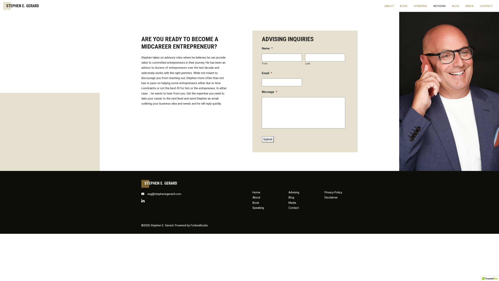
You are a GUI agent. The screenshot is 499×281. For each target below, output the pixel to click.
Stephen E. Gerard (22, 6)
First (264, 63)
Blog (455, 5)
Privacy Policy (333, 192)
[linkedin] (143, 200)
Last (308, 63)
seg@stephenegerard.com (164, 194)
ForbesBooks (199, 225)
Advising (439, 5)
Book (404, 5)
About (389, 5)
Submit (267, 139)
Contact (486, 5)
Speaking (420, 5)
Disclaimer (331, 197)
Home (256, 192)
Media (469, 5)
